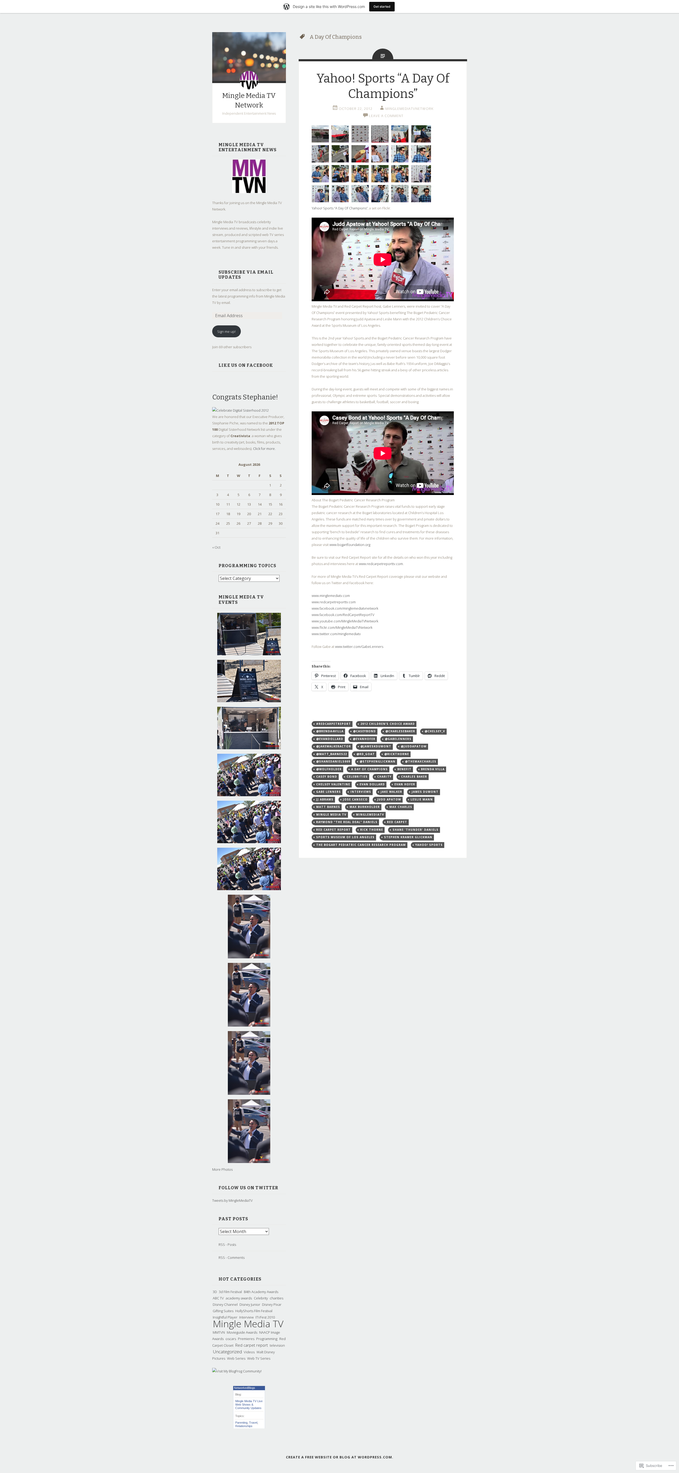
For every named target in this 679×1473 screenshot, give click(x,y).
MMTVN (219, 1332)
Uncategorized (227, 1352)
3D (215, 1291)
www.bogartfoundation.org (349, 544)
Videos (249, 1352)
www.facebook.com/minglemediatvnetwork (345, 608)
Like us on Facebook (246, 365)
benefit (404, 769)
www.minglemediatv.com (331, 595)
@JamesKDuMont (375, 746)
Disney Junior (250, 1304)
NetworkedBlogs (244, 1387)
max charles (400, 807)
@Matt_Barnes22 (331, 754)
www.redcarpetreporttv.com (381, 563)
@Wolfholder (329, 769)
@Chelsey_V (435, 731)
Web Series (236, 1358)
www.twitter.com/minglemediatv (336, 633)
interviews (360, 792)
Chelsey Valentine (333, 784)
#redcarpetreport (333, 724)
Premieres (246, 1338)
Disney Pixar (271, 1304)
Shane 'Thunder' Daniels (415, 830)
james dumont (425, 792)
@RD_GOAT (365, 754)
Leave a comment (386, 115)
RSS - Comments (232, 1257)
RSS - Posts (227, 1244)
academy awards (239, 1298)
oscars (230, 1338)
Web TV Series (258, 1358)
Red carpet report (251, 1345)
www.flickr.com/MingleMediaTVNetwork (342, 627)
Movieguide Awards (242, 1332)
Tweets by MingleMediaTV (232, 1200)
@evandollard (329, 739)
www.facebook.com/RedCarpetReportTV (343, 614)
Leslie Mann (422, 799)
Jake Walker (391, 792)
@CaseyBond (364, 731)
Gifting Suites (223, 1310)
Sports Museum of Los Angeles (345, 837)
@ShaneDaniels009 (333, 761)
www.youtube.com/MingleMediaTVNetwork (345, 621)
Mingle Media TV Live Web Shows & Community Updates (249, 1404)
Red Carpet (397, 822)
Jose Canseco (355, 799)
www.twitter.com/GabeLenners (359, 646)
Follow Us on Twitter (248, 1187)
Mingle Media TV (248, 1323)
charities (276, 1298)
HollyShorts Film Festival (253, 1310)
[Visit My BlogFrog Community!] (237, 1371)
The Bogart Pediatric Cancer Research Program (361, 845)
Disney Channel (225, 1304)
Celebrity (261, 1298)
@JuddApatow (413, 746)
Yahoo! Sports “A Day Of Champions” (340, 208)
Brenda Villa (433, 769)
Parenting (241, 1422)
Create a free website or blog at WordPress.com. (339, 1457)
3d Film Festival (230, 1291)
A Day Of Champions (369, 769)
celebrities (357, 776)
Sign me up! (226, 331)
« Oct (216, 547)
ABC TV (218, 1298)
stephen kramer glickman (408, 837)
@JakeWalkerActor (333, 746)
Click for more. (264, 448)
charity (384, 776)
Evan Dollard (372, 784)
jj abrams (324, 799)
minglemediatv (370, 814)
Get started (381, 6)
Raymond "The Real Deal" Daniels (346, 822)
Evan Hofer (404, 784)
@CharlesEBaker (400, 731)
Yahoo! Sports (429, 845)
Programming (266, 1338)
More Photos (222, 1169)
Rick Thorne (371, 830)
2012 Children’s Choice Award (387, 724)
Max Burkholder (365, 807)
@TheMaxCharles (420, 761)
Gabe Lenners (328, 792)
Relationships (244, 1426)
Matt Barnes (328, 807)
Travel (253, 1422)
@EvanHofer (364, 739)
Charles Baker (414, 776)
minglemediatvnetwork (409, 108)
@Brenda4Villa (329, 731)
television (277, 1345)
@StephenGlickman (377, 761)
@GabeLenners (398, 739)
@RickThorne (396, 754)
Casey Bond (326, 776)
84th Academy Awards (261, 1291)
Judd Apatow (389, 799)
